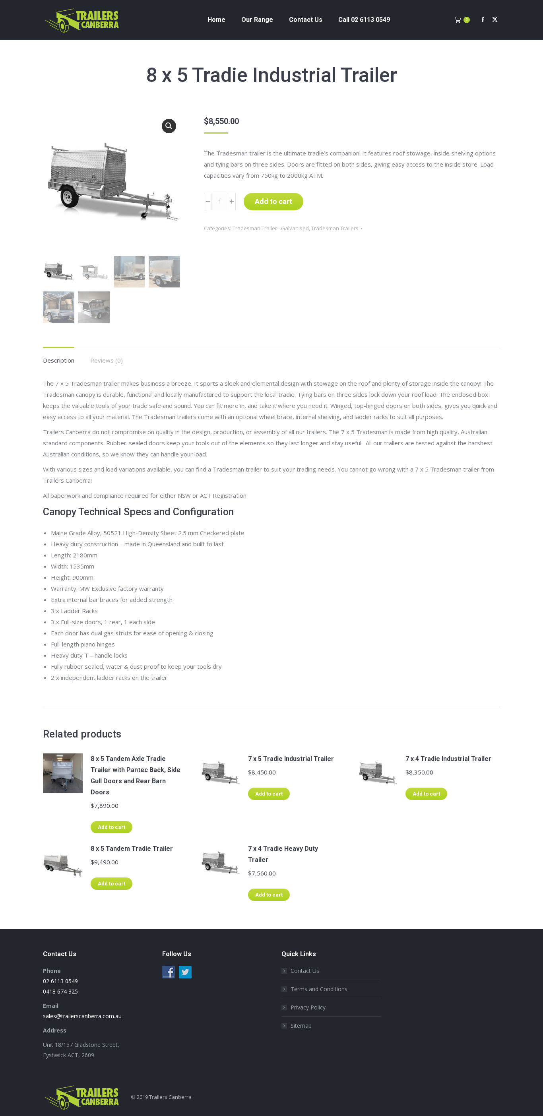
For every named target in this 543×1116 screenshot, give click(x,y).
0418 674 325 (60, 991)
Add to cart (273, 201)
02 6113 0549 (60, 981)
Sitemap (301, 1025)
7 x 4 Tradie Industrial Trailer (448, 759)
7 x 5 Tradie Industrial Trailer (291, 759)
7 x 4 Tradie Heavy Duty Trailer (283, 854)
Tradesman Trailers (335, 228)
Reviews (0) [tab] (106, 360)
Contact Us (305, 970)
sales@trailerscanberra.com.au (82, 1016)
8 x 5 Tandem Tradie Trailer (132, 848)
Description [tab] (58, 360)
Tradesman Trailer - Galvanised (271, 228)
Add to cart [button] (111, 827)
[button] (169, 126)
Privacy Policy (308, 1007)
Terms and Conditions (319, 989)
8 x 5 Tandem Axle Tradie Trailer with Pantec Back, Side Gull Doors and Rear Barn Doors (135, 775)
